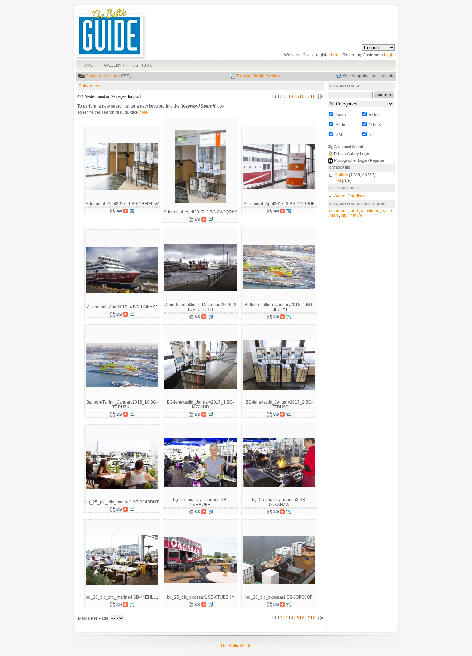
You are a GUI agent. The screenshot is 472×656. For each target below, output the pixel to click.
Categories (88, 86)
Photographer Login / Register (359, 160)
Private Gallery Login (351, 153)
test (337, 180)
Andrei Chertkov (349, 196)
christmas (370, 210)
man (334, 215)
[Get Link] (119, 210)
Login (389, 55)
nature (356, 215)
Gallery (341, 175)
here (335, 55)
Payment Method (101, 76)
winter (388, 210)
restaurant (337, 210)
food (354, 210)
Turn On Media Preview (258, 76)
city (344, 215)
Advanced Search (349, 147)
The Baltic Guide (236, 645)
